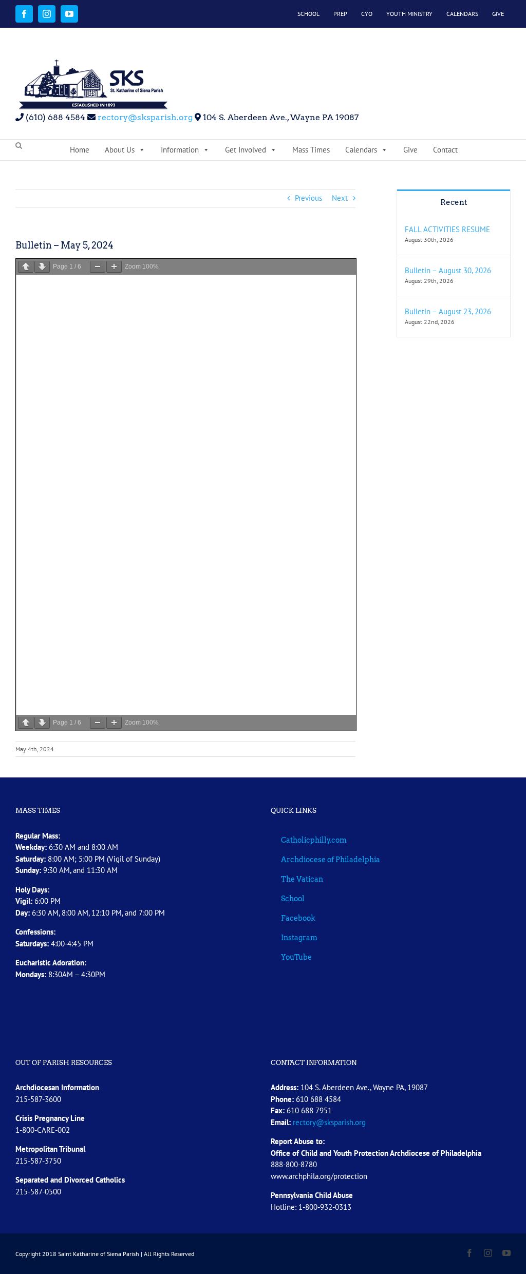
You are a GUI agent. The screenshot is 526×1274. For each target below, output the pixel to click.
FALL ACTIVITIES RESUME (447, 229)
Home (79, 150)
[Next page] (42, 267)
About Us (120, 150)
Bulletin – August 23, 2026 (448, 311)
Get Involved (245, 150)
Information (180, 150)
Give (410, 150)
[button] (18, 146)
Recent (453, 202)
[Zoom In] (114, 267)
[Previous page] (25, 267)
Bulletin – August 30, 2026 (448, 270)
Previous (308, 198)
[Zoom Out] (97, 267)
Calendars (361, 150)
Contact (445, 150)
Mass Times (311, 150)
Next (340, 198)
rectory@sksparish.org (144, 117)
